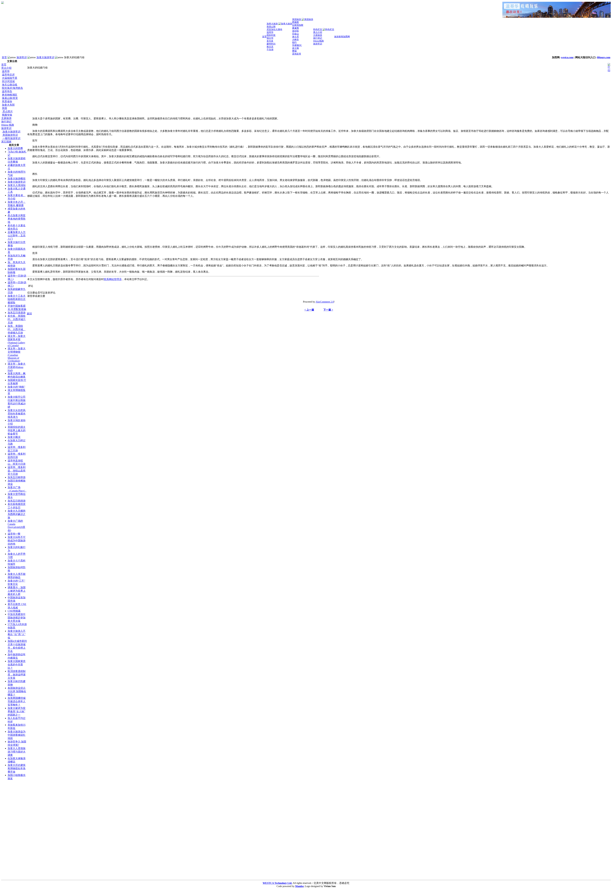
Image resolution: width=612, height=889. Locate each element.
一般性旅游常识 (11, 138)
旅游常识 (22, 57)
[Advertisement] (14, 831)
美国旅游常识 (10, 135)
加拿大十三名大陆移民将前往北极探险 (17, 299)
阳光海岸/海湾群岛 (12, 88)
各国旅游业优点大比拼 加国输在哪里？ (17, 691)
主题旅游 (6, 118)
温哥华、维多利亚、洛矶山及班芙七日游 (17, 470)
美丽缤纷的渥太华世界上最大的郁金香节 (17, 430)
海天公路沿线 (9, 84)
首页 (4, 57)
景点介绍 (6, 68)
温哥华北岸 (8, 74)
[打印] (609, 66)
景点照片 (7, 111)
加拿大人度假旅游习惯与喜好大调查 (17, 751)
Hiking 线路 (7, 125)
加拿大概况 (14, 437)
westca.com (567, 57)
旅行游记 (6, 121)
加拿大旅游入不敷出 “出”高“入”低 (17, 634)
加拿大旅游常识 (45, 57)
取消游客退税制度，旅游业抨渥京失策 (17, 674)
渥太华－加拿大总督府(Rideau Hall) (17, 367)
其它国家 (6, 141)
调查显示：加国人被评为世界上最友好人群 (17, 590)
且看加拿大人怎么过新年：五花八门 (17, 235)
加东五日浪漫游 (17, 312)
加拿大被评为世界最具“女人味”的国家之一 (17, 711)
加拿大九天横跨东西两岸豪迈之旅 (17, 514)
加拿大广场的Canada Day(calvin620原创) (16, 526)
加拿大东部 (8, 104)
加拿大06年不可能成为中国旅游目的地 (17, 540)
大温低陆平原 (9, 78)
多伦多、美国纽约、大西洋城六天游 (17, 319)
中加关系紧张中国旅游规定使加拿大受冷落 (17, 617)
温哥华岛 (7, 91)
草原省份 (7, 101)
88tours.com (603, 57)
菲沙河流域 (8, 81)
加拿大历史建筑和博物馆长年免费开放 (17, 768)
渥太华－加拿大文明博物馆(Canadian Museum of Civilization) (17, 354)
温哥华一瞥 (14, 533)
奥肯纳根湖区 (9, 94)
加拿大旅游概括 (17, 178)
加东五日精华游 (17, 477)
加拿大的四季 (15, 148)
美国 (4, 108)
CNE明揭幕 (14, 611)
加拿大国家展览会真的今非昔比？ (17, 664)
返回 (29, 313)
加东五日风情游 (17, 500)
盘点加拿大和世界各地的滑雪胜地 (17, 218)
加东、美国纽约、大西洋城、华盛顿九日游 (17, 329)
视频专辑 (7, 114)
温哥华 (6, 71)
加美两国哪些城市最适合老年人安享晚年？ (17, 701)
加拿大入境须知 (17, 185)
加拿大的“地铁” (16, 386)
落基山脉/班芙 (10, 98)
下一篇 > (328, 309)
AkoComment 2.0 (325, 301)
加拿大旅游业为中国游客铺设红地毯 (17, 735)
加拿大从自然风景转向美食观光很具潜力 (17, 413)
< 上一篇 (309, 309)
